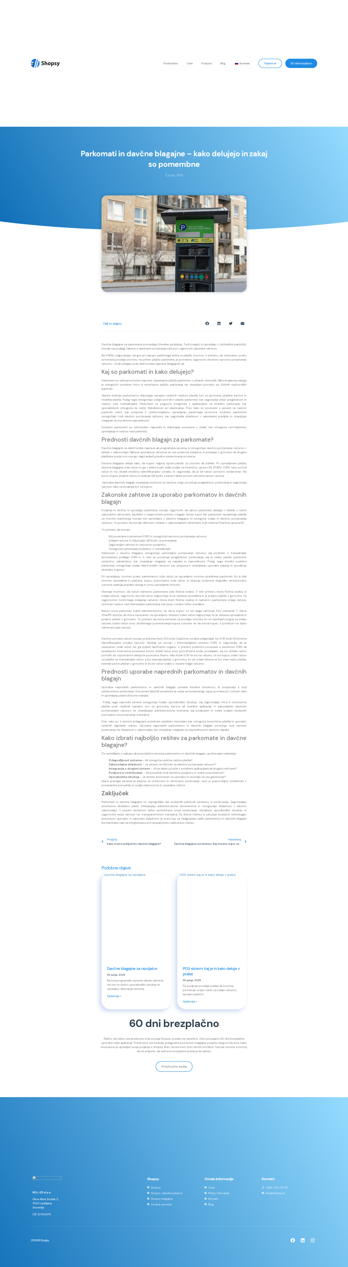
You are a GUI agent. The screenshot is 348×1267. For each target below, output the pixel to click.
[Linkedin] (302, 1240)
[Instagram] (312, 1240)
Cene (190, 63)
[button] (207, 323)
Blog (222, 63)
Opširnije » (114, 996)
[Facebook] (292, 1240)
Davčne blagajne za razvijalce (132, 968)
